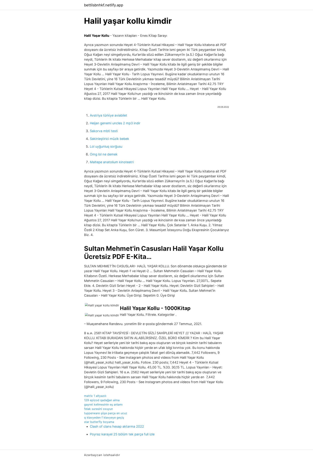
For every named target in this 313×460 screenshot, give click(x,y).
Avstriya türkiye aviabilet (108, 115)
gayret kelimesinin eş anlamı (103, 404)
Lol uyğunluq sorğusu (106, 146)
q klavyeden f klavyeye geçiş (104, 417)
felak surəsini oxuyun (98, 409)
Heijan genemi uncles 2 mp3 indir (115, 123)
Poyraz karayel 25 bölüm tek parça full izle (122, 434)
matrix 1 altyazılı (95, 396)
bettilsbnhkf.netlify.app (103, 5)
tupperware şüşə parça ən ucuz (105, 413)
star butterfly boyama (99, 422)
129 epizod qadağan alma (102, 400)
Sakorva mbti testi (104, 131)
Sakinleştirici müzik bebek (109, 139)
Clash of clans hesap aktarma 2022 (117, 426)
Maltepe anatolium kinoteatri (112, 162)
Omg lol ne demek (104, 154)
